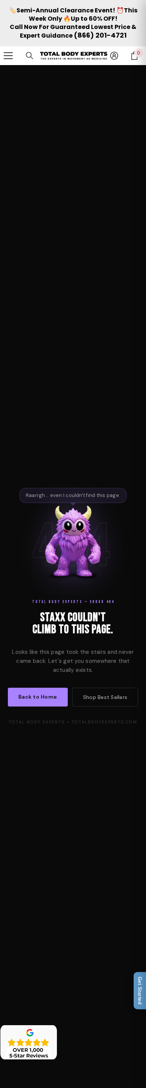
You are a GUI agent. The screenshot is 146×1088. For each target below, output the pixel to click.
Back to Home (37, 696)
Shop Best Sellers (105, 697)
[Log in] (114, 56)
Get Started (140, 991)
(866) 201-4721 (100, 35)
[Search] (29, 55)
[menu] (8, 55)
